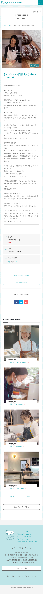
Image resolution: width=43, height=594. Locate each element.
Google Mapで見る (21, 568)
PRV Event (13, 497)
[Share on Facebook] (16, 302)
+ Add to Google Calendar (21, 275)
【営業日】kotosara (15, 404)
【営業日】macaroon (16, 488)
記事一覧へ (36, 12)
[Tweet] (21, 302)
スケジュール (6, 25)
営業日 (13, 262)
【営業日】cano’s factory (18, 362)
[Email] (26, 302)
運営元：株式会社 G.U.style (15, 576)
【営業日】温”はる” (15, 446)
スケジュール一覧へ (21, 507)
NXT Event (29, 497)
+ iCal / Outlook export (21, 282)
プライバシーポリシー (31, 576)
